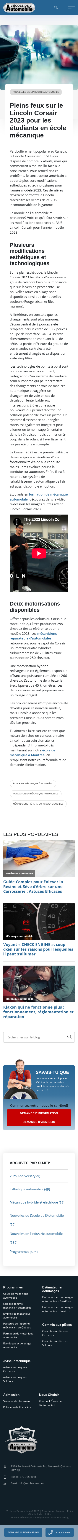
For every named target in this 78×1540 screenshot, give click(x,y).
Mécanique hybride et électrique (34, 1202)
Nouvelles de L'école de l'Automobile (37, 1215)
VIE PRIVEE (45, 1513)
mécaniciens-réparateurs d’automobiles (38, 804)
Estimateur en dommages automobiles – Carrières (57, 1299)
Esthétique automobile (26, 1189)
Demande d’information (23, 1532)
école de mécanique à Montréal (33, 783)
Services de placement (17, 1401)
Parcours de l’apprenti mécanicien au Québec (17, 1325)
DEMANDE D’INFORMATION (39, 1113)
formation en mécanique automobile (35, 793)
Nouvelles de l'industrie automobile (36, 92)
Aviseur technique (17, 1361)
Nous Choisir (49, 1395)
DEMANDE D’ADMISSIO (39, 1122)
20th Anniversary (23, 1176)
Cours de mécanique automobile (15, 1295)
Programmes (19, 1251)
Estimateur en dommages (52, 1289)
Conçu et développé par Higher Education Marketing (39, 1517)
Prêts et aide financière (17, 1407)
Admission (11, 1395)
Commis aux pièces (57, 1324)
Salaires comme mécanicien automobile (17, 1305)
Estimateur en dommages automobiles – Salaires (57, 1309)
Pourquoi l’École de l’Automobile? (50, 1403)
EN (56, 7)
